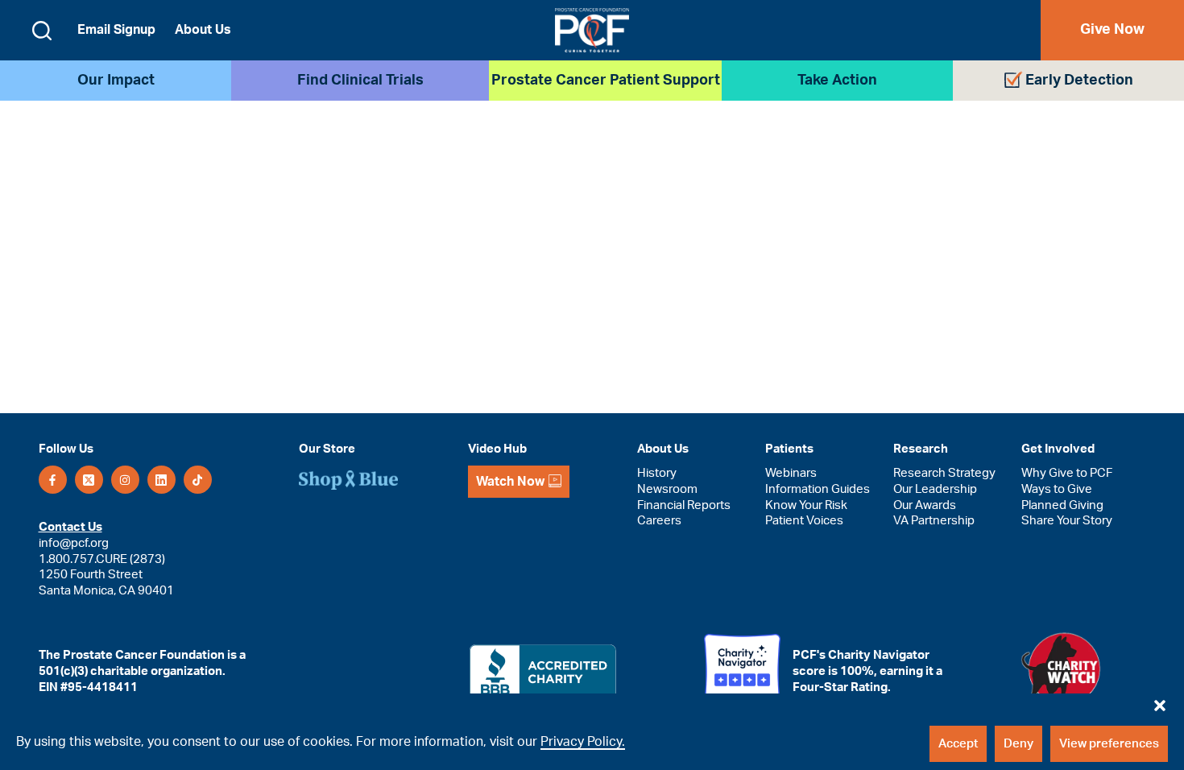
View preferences (1109, 744)
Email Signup (116, 29)
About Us (203, 29)
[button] (1160, 701)
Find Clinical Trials (360, 80)
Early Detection (1079, 80)
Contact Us (70, 527)
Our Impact (116, 80)
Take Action (837, 80)
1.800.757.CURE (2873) (102, 559)
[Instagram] (125, 480)
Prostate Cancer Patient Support (605, 80)
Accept (958, 744)
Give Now (1112, 30)
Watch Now (510, 481)
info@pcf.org (74, 543)
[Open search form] (42, 30)
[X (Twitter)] (89, 480)
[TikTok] (198, 480)
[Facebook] (53, 480)
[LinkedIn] (161, 480)
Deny (1018, 744)
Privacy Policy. (582, 741)
